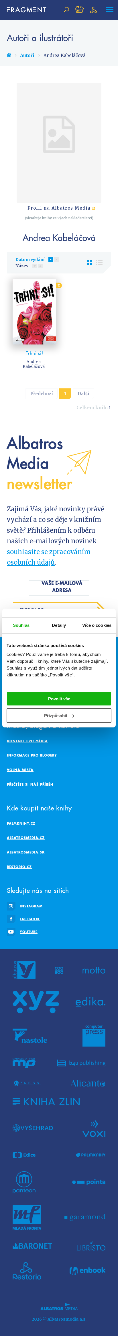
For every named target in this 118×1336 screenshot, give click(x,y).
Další (83, 393)
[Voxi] (94, 1128)
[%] (34, 311)
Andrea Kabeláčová (34, 364)
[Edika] (90, 1002)
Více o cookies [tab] (96, 625)
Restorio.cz (19, 866)
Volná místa (20, 769)
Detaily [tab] (59, 625)
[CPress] (27, 1083)
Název (21, 265)
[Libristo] (91, 1245)
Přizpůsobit (55, 715)
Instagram (31, 906)
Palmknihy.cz (21, 823)
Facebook (30, 919)
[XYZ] (36, 1002)
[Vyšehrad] (33, 1128)
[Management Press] (24, 1063)
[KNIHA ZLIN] (46, 1101)
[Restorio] (27, 1271)
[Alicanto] (88, 1083)
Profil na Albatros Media (59, 208)
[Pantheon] (24, 1182)
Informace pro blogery (32, 755)
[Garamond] (85, 1217)
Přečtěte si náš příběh (30, 784)
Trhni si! (34, 353)
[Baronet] (32, 1245)
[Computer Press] (94, 1035)
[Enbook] (87, 1271)
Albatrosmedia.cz (26, 837)
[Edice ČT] (24, 1155)
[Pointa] (88, 1182)
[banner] (24, 10)
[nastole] (30, 1035)
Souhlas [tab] (21, 625)
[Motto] (94, 970)
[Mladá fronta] (27, 1217)
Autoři (27, 55)
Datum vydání (29, 259)
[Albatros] (24, 970)
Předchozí (41, 393)
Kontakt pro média (27, 741)
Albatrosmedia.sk (26, 852)
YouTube (29, 931)
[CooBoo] (59, 970)
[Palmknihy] (90, 1155)
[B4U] (81, 1063)
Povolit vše (59, 698)
